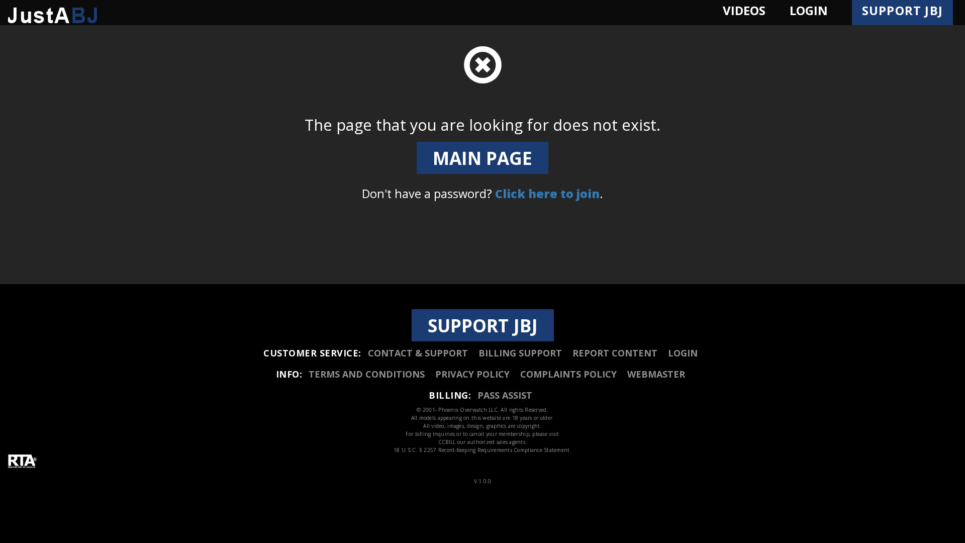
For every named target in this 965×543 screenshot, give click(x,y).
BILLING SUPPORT (520, 353)
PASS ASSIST (504, 395)
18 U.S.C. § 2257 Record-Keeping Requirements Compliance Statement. (482, 450)
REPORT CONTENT (614, 353)
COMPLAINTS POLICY (568, 374)
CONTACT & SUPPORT (418, 353)
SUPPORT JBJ (483, 325)
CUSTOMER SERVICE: (312, 353)
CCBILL (447, 441)
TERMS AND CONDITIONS (367, 374)
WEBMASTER (656, 374)
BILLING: (450, 395)
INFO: (289, 374)
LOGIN (683, 353)
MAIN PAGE (482, 158)
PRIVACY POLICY (472, 374)
